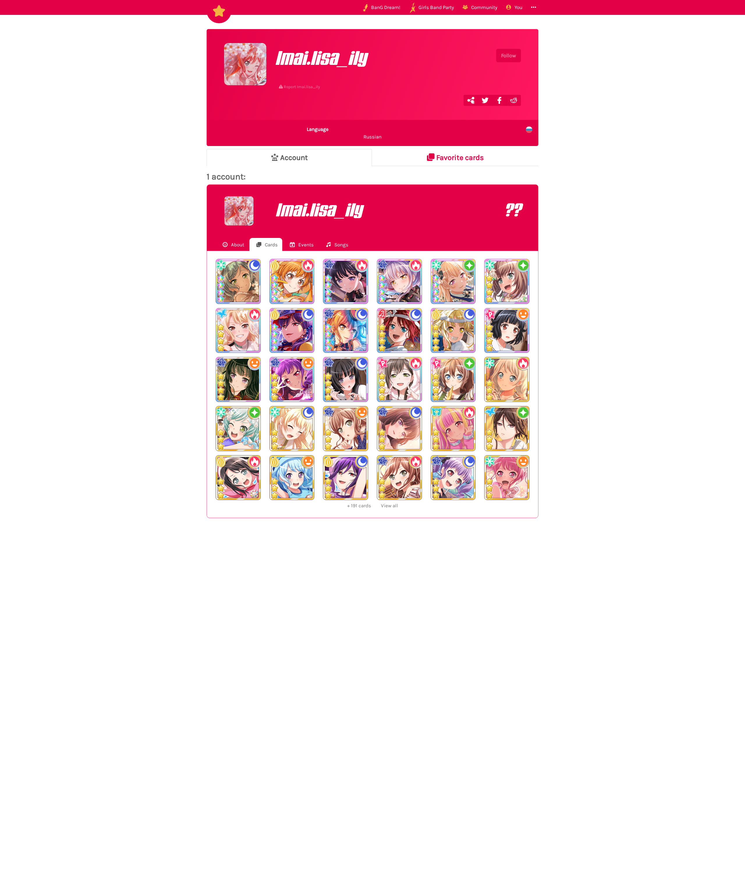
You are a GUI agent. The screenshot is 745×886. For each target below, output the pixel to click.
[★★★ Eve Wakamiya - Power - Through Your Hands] (506, 379)
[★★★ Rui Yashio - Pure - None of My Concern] (506, 428)
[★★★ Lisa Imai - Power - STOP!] (399, 477)
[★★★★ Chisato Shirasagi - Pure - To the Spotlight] (453, 281)
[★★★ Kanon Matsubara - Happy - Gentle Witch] (292, 477)
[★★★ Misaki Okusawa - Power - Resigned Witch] (238, 477)
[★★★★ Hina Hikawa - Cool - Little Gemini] (238, 281)
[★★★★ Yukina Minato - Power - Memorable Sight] (399, 281)
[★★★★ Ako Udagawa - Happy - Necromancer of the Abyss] (292, 379)
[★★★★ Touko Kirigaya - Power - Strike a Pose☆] (238, 330)
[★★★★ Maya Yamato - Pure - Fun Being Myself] (506, 281)
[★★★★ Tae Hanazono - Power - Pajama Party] (399, 379)
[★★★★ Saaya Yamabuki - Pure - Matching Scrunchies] (453, 379)
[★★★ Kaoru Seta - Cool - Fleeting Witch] (345, 477)
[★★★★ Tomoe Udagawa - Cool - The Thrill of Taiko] (399, 330)
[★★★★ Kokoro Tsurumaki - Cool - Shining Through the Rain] (453, 330)
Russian (344, 133)
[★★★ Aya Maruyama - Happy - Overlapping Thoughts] (506, 477)
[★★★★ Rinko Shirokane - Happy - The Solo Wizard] (238, 379)
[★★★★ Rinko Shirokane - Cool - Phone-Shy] (345, 379)
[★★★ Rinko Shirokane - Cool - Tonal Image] (399, 428)
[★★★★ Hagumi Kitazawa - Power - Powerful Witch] (292, 281)
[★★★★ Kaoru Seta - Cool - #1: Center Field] (292, 330)
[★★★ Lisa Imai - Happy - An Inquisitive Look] (345, 428)
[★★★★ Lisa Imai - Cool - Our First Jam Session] (345, 330)
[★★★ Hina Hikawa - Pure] (238, 428)
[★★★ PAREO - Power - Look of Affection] (453, 428)
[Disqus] (372, 618)
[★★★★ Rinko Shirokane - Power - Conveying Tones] (345, 281)
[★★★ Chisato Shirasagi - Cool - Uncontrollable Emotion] (292, 428)
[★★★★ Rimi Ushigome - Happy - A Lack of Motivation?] (506, 330)
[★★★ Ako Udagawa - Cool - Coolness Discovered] (453, 477)
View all (372, 505)
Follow (508, 55)
